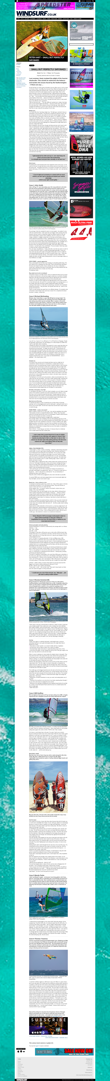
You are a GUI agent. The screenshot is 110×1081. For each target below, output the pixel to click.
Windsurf (18, 75)
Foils (71, 18)
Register (88, 1)
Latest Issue (66, 18)
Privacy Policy (21, 1074)
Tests (22, 18)
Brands (60, 18)
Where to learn (77, 18)
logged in (37, 1045)
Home (18, 18)
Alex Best (21, 77)
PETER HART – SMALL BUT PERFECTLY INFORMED (46, 58)
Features (27, 18)
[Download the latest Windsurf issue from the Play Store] (21, 1051)
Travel (48, 18)
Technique (39, 18)
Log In (83, 1)
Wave (92, 1079)
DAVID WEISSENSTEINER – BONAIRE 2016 (56, 1037)
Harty (18, 70)
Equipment (32, 18)
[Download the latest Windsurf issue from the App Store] (18, 1051)
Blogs (17, 68)
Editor (19, 64)
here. (70, 1)
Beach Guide (54, 18)
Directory (20, 1070)
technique (23, 85)
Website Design (86, 1079)
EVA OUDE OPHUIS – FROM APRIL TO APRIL (41, 1036)
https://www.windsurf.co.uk (67, 1079)
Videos (44, 18)
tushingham (19, 87)
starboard (18, 85)
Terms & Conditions (22, 1076)
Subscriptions (88, 1072)
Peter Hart (19, 72)
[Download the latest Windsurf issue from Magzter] (24, 1051)
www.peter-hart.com (57, 1016)
